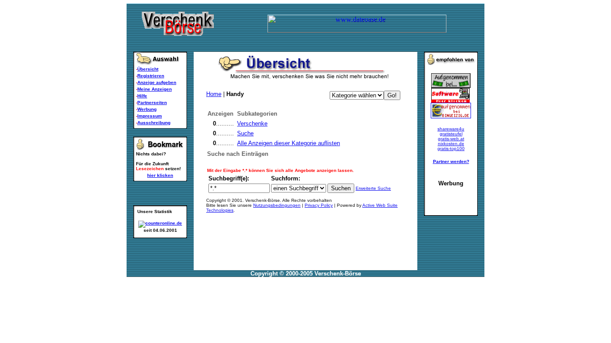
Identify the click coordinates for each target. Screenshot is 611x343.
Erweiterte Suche (373, 188)
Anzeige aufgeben (156, 82)
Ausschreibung (153, 122)
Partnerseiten (152, 102)
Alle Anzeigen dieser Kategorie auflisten (288, 143)
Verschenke (252, 123)
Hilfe (142, 95)
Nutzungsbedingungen (277, 205)
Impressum (149, 115)
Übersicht (147, 69)
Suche (245, 133)
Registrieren (150, 75)
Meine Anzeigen (154, 89)
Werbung (147, 109)
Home (213, 94)
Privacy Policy (319, 205)
